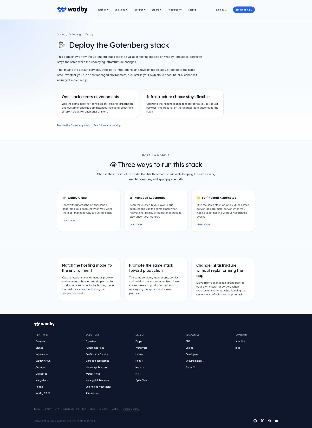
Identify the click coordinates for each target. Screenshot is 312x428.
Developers (192, 354)
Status (189, 367)
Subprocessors (71, 409)
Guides (189, 347)
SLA (84, 409)
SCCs (92, 409)
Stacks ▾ (156, 9)
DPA (57, 409)
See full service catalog (107, 125)
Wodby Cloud (43, 360)
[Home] (72, 9)
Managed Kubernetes (97, 380)
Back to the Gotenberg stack (73, 125)
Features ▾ (139, 9)
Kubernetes (42, 354)
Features (40, 341)
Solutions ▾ (121, 9)
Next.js (139, 360)
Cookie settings (131, 409)
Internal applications (96, 367)
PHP (138, 373)
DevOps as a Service (97, 354)
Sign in (220, 9)
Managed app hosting (97, 360)
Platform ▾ (102, 9)
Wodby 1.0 (41, 393)
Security (103, 409)
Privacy (48, 409)
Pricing (192, 9)
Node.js (140, 367)
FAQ (188, 341)
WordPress (141, 347)
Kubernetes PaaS (95, 347)
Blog (237, 347)
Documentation (194, 360)
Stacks (60, 34)
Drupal (139, 341)
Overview (91, 341)
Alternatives (92, 393)
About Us (240, 341)
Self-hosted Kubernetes (98, 386)
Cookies (115, 409)
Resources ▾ (175, 9)
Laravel (139, 354)
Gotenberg (75, 34)
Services (40, 367)
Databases (41, 373)
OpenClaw (141, 380)
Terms (37, 409)
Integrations (42, 380)
